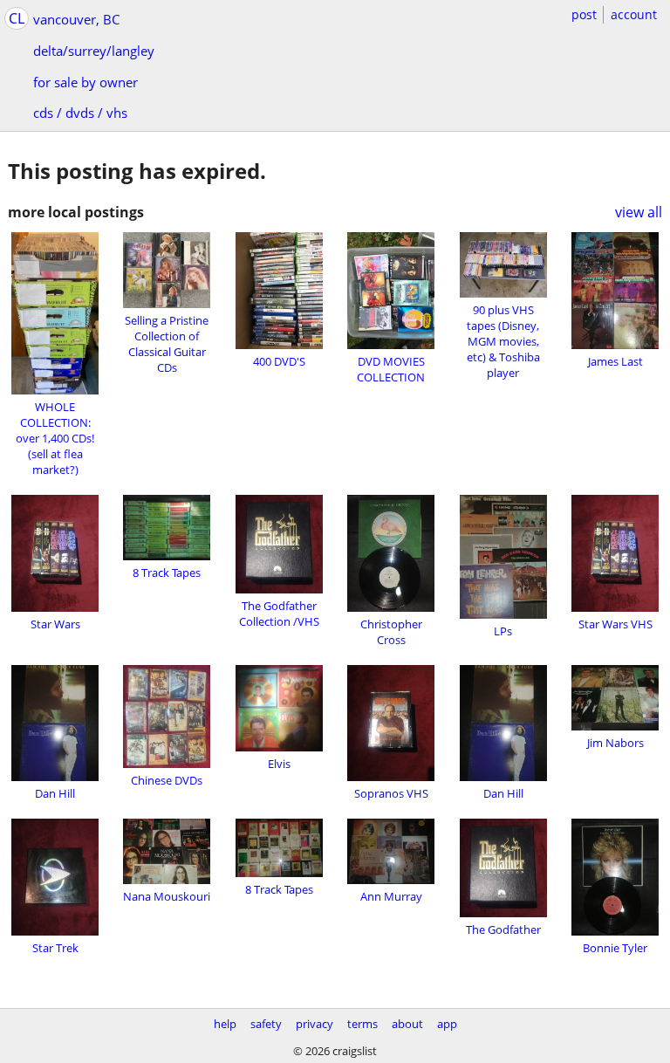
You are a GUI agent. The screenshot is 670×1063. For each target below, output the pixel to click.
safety (266, 1024)
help (225, 1024)
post (584, 14)
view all (638, 212)
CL (16, 18)
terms (362, 1024)
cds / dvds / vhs (80, 112)
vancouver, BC (76, 19)
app (447, 1024)
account (634, 14)
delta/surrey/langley (93, 50)
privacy (314, 1024)
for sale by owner (85, 82)
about (407, 1024)
